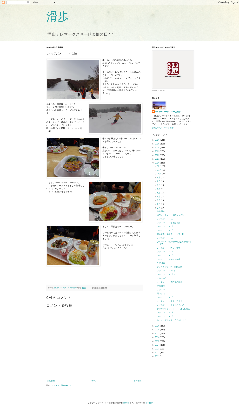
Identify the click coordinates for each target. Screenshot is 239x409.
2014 (157, 345)
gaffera (126, 403)
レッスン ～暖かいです (168, 248)
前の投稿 (137, 381)
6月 (159, 189)
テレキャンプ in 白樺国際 (169, 267)
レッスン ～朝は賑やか (168, 223)
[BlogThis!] (96, 287)
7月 (159, 185)
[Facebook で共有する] (102, 287)
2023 (157, 151)
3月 (159, 200)
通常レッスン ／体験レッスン (170, 215)
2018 (157, 330)
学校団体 (161, 211)
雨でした (161, 293)
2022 (157, 155)
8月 (159, 181)
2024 (157, 147)
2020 (157, 163)
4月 (159, 196)
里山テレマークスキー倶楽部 (168, 111)
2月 (159, 204)
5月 (159, 193)
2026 (157, 140)
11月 (159, 170)
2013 (157, 349)
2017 (157, 333)
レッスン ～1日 (165, 219)
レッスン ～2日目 (166, 271)
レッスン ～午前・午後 (168, 259)
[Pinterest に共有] (105, 287)
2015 (157, 341)
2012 (157, 352)
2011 (157, 356)
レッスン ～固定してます (169, 301)
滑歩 (57, 16)
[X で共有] (99, 287)
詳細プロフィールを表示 (162, 128)
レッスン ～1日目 (166, 274)
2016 (157, 337)
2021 (157, 159)
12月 (159, 166)
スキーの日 (162, 278)
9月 (159, 177)
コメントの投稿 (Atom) (61, 385)
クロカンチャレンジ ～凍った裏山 (173, 309)
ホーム (94, 381)
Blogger (149, 403)
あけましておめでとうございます (171, 320)
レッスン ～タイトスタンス (170, 305)
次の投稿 (51, 381)
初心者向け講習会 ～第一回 (170, 234)
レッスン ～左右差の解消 (169, 282)
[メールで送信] (93, 287)
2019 (157, 326)
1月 (159, 208)
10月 (159, 174)
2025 (157, 144)
